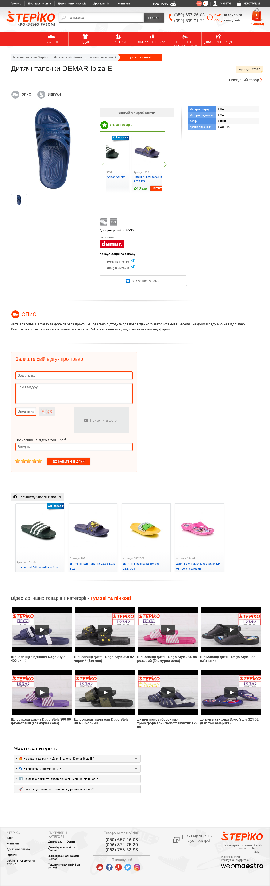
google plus (118, 867)
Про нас (15, 3)
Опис (26, 94)
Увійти (226, 3)
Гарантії (12, 855)
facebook (109, 866)
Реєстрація (251, 3)
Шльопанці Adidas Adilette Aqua (38, 567)
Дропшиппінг (102, 3)
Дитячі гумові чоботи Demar (61, 849)
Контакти (124, 3)
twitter (127, 866)
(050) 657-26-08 (118, 268)
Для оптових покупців (72, 3)
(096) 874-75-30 (118, 261)
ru (205, 3)
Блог (10, 837)
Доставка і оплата (39, 3)
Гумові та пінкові (140, 57)
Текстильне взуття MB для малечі (64, 866)
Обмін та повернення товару (21, 862)
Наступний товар (244, 80)
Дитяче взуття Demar (61, 841)
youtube (100, 866)
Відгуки (54, 94)
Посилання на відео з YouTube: (39, 440)
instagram (137, 866)
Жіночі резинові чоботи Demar (63, 857)
